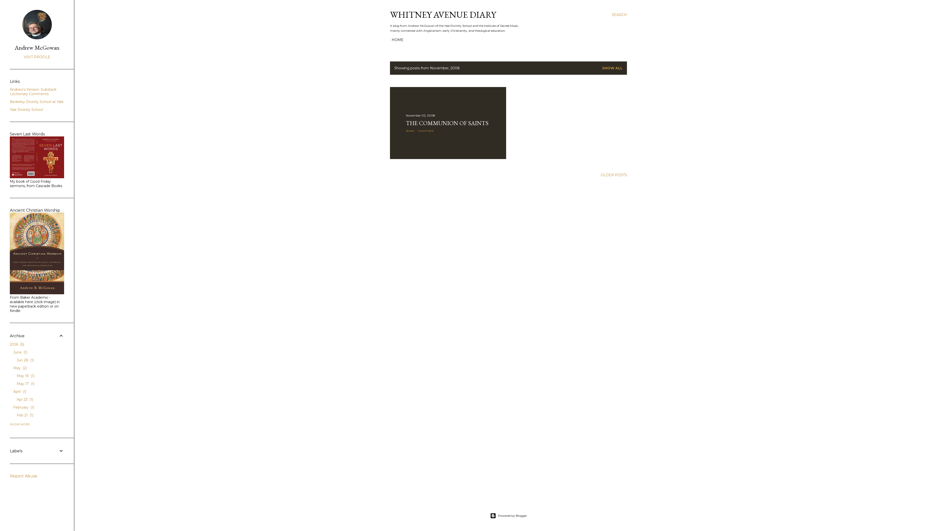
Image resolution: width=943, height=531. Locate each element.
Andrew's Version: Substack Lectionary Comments (33, 91)
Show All (612, 68)
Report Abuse (23, 476)
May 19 (25, 376)
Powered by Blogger (512, 515)
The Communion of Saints (447, 123)
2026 (16, 344)
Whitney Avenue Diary (443, 14)
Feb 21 (24, 415)
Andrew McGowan (37, 47)
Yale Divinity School (26, 109)
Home (397, 40)
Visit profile (37, 57)
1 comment (426, 131)
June (19, 352)
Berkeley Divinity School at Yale (37, 102)
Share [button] (410, 131)
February (23, 407)
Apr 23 (24, 399)
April (19, 391)
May (19, 368)
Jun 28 (25, 360)
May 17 (25, 384)
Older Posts (614, 175)
